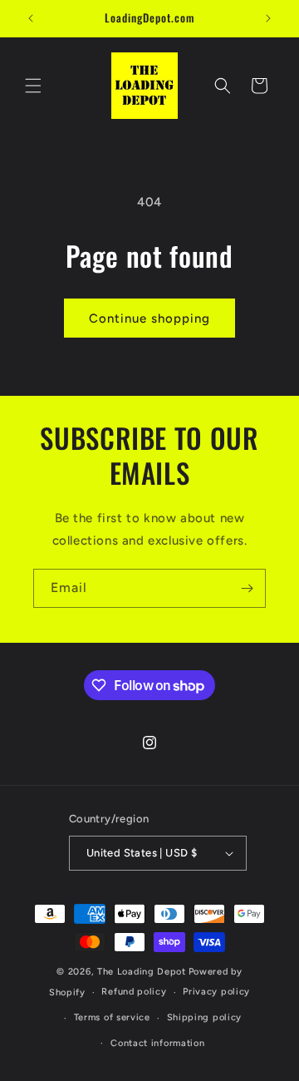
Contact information (157, 1043)
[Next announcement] (268, 18)
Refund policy (133, 991)
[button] (33, 85)
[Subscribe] (246, 588)
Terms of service (112, 1017)
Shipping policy (205, 1017)
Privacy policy (216, 991)
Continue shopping (149, 318)
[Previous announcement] (30, 18)
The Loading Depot (141, 971)
